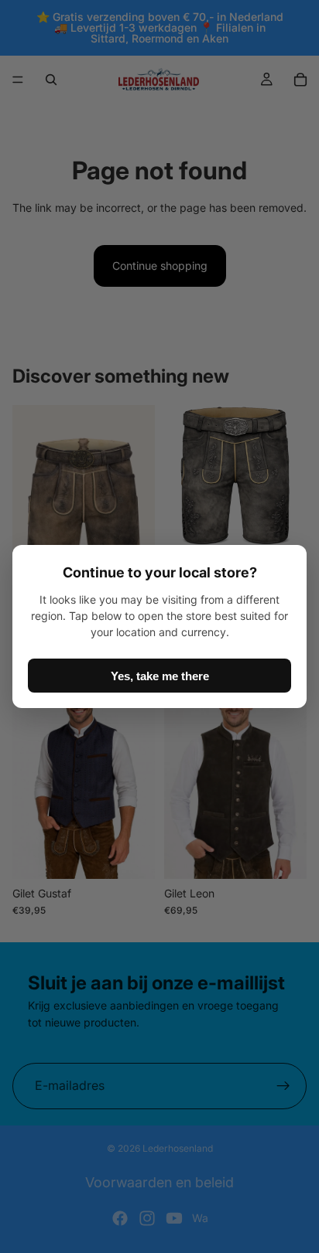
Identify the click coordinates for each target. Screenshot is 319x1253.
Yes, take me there (160, 676)
